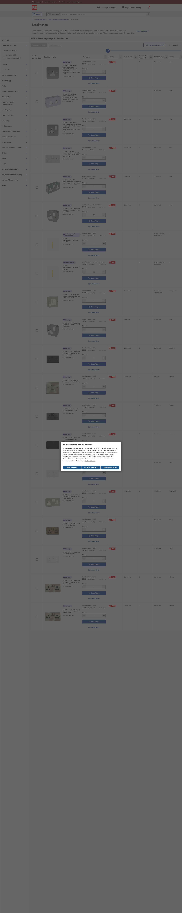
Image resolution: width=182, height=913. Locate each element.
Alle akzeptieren (110, 467)
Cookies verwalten (91, 467)
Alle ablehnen (72, 467)
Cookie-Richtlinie (90, 461)
